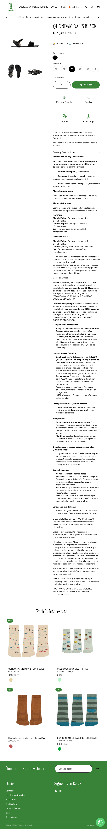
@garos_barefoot (60, 17)
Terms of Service (13, 808)
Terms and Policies (94, 825)
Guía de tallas (59, 77)
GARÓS (14, 825)
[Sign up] (97, 769)
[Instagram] (61, 791)
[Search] (86, 7)
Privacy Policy (11, 799)
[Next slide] (98, 17)
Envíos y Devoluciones (64, 152)
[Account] (92, 7)
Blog (7, 813)
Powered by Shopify (25, 825)
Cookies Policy (12, 804)
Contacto (10, 790)
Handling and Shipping (15, 795)
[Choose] (48, 660)
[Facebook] (56, 791)
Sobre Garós (11, 817)
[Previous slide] (6, 17)
